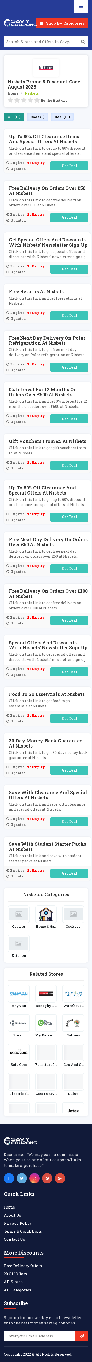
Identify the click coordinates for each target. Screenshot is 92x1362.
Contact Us (14, 1239)
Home (13, 93)
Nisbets (32, 93)
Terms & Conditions (23, 1231)
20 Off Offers (15, 1273)
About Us (12, 1215)
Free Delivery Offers (23, 1265)
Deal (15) (62, 117)
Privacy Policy (18, 1223)
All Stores (13, 1281)
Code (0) (37, 117)
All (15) (14, 117)
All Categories (17, 1289)
